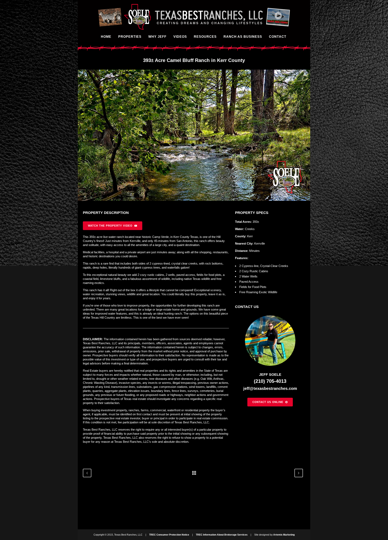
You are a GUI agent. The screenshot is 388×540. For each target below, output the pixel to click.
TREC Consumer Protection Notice (169, 534)
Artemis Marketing (284, 534)
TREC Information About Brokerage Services (222, 534)
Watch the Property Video (110, 225)
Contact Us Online (267, 402)
